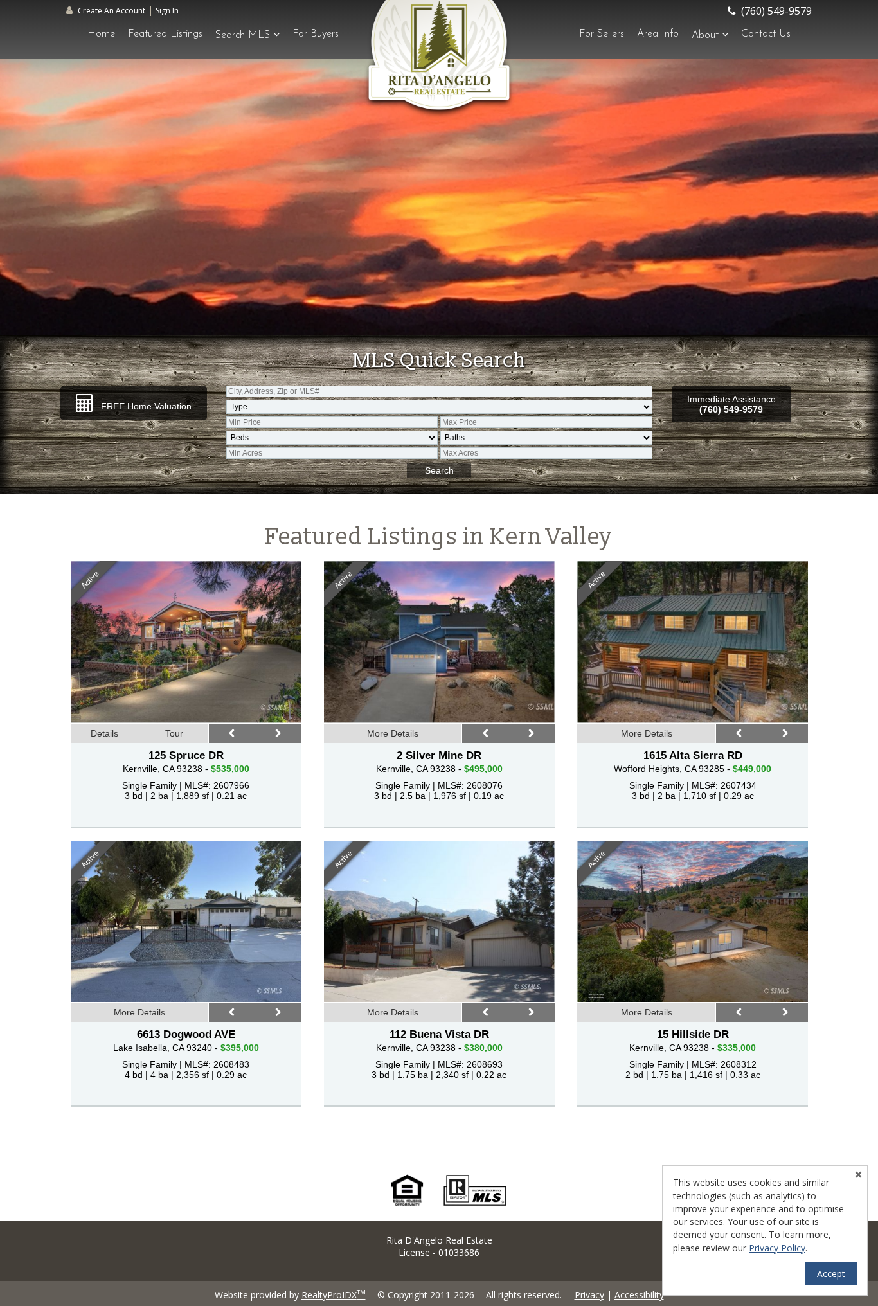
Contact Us (766, 34)
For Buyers (315, 34)
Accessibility (639, 1295)
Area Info (658, 34)
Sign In (167, 10)
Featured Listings (165, 34)
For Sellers (601, 34)
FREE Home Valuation (145, 406)
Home (101, 34)
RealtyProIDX (333, 1295)
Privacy (589, 1295)
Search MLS (244, 35)
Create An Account (111, 10)
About (707, 35)
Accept (831, 1273)
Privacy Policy (777, 1248)
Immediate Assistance (731, 404)
